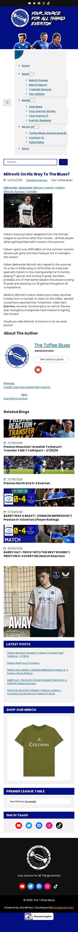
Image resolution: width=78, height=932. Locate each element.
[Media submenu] (32, 100)
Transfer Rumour (36, 180)
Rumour (20, 191)
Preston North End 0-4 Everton (27, 483)
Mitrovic (9, 191)
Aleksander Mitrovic (31, 187)
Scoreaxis (30, 801)
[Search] (63, 162)
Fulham (60, 187)
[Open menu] (7, 103)
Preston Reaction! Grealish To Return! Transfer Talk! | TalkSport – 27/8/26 (33, 449)
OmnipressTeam (63, 907)
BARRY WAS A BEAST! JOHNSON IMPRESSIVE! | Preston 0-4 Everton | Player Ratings (38, 518)
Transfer (31, 191)
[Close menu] (19, 54)
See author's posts (51, 359)
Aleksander (10, 187)
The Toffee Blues (52, 345)
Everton (49, 187)
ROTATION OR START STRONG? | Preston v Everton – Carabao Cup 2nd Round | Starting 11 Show (34, 692)
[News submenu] (31, 74)
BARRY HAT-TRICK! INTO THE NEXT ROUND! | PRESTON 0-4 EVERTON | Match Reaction (37, 554)
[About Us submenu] (36, 127)
